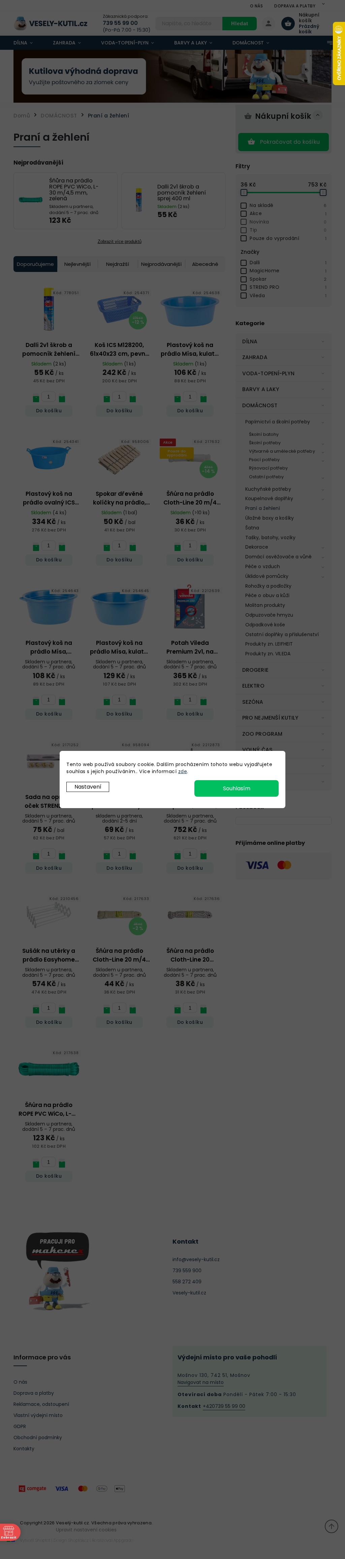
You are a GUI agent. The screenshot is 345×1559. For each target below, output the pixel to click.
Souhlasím (236, 788)
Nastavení (87, 787)
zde (182, 771)
